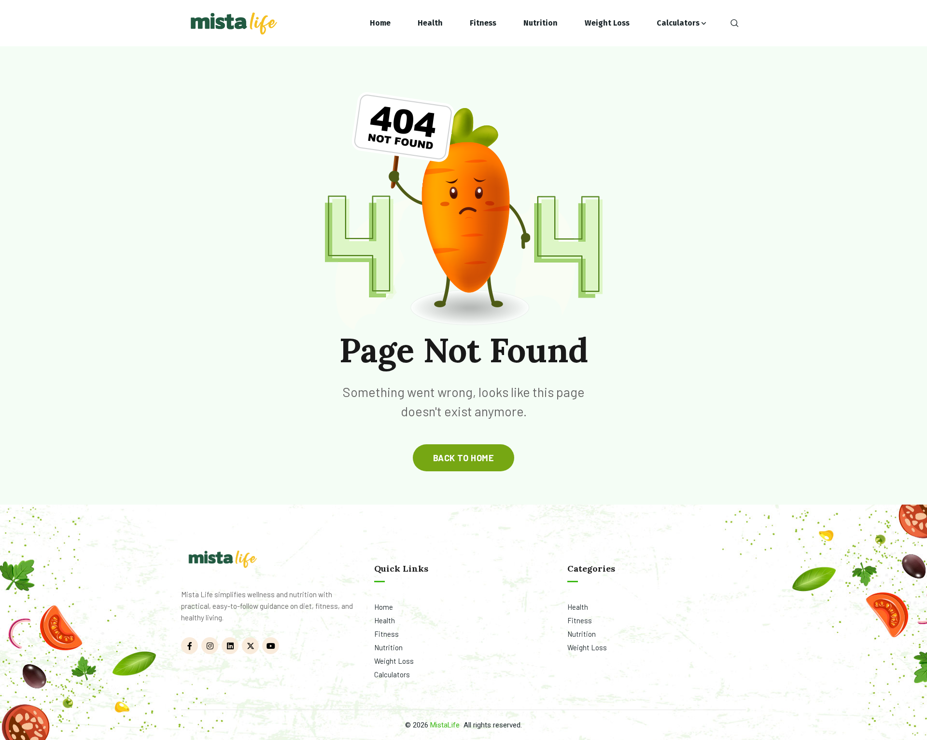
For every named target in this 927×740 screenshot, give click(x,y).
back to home (463, 457)
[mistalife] (232, 23)
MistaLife (445, 725)
